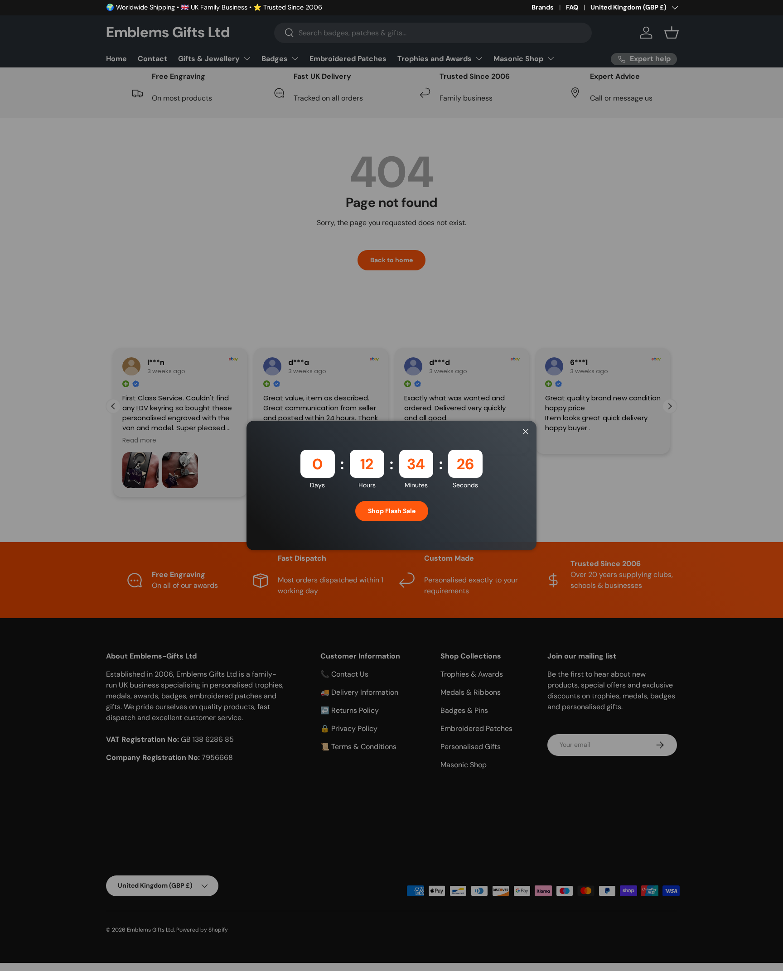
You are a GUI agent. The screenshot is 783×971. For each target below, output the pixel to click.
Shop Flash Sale (392, 511)
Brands (543, 7)
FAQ (572, 7)
